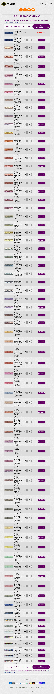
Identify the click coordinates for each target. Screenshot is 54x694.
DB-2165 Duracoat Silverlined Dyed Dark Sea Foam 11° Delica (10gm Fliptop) (18, 249)
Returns (18, 687)
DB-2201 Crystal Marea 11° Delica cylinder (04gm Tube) (18, 620)
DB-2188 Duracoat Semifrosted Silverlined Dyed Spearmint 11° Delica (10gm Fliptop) (18, 556)
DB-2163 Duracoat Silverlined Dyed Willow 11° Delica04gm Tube (18, 225)
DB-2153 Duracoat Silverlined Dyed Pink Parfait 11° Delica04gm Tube (18, 84)
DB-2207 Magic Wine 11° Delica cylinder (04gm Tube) (18, 661)
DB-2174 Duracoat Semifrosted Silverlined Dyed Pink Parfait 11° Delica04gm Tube (18, 373)
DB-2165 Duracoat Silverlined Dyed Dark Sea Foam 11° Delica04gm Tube (18, 257)
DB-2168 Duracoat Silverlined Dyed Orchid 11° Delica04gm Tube (18, 299)
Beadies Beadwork (26, 691)
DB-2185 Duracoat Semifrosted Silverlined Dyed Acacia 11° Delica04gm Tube (18, 518)
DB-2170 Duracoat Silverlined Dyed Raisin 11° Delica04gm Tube (18, 323)
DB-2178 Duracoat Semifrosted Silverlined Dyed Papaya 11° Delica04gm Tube (18, 412)
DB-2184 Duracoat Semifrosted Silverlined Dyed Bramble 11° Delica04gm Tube (18, 499)
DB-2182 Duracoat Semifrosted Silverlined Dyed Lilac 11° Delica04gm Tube (18, 470)
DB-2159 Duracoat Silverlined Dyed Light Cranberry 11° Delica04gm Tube (18, 166)
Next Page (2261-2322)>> (12, 22)
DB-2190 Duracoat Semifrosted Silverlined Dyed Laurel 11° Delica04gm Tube (18, 595)
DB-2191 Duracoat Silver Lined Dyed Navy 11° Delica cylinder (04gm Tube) (18, 605)
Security (24, 687)
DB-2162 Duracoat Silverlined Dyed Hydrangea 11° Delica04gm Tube (18, 208)
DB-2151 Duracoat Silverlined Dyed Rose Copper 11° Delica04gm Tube (18, 48)
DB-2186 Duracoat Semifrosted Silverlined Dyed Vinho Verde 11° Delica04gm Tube (18, 527)
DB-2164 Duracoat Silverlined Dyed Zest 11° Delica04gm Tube (18, 240)
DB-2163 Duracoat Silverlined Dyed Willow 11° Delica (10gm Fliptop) (18, 216)
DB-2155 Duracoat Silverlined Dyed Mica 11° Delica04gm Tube (18, 107)
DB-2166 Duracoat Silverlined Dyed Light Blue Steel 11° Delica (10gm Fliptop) (18, 265)
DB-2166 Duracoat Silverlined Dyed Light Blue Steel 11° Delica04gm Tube (18, 274)
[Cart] (29, 9)
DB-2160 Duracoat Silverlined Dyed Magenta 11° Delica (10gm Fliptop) (18, 175)
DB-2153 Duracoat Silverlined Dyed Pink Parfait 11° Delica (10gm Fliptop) (18, 75)
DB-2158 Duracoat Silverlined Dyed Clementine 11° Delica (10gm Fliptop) (18, 141)
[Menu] (21, 9)
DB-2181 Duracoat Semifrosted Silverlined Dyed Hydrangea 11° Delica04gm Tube (18, 461)
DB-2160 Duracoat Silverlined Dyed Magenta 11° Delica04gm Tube (18, 183)
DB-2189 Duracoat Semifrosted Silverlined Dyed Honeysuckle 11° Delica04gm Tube (18, 586)
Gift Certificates (39, 687)
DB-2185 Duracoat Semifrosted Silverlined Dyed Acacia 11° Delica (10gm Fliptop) (18, 509)
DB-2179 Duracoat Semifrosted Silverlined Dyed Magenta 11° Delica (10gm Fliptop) (18, 422)
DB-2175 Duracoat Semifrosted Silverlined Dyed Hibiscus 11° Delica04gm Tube (18, 383)
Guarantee (31, 687)
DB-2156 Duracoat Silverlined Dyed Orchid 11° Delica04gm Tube (18, 124)
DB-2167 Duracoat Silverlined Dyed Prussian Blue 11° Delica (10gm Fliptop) (18, 282)
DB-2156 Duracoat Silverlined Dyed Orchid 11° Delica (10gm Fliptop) (18, 116)
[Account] (25, 9)
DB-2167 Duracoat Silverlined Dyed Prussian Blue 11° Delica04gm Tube (18, 290)
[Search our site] (33, 9)
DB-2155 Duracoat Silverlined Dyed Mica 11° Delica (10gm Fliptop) (18, 99)
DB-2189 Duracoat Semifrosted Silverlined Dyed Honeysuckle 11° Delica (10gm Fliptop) (18, 576)
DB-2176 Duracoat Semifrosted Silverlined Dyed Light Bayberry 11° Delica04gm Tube (18, 392)
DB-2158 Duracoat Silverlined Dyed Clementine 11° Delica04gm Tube (18, 149)
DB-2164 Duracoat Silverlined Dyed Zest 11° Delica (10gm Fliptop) (18, 232)
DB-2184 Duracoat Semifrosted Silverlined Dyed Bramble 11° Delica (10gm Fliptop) (18, 490)
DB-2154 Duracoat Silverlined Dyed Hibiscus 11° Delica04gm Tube (18, 92)
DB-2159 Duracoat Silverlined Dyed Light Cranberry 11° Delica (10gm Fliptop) (18, 158)
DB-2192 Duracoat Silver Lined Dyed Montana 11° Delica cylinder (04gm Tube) (18, 613)
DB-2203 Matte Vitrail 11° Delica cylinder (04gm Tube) (18, 625)
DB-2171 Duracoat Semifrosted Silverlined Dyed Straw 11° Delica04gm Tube (18, 331)
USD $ (26, 679)
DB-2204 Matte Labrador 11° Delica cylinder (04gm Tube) (18, 631)
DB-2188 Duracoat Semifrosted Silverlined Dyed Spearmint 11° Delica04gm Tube (18, 566)
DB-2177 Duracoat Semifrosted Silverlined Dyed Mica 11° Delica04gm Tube (18, 402)
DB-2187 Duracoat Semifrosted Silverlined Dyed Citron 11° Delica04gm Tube (18, 547)
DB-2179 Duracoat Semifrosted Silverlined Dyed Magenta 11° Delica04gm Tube (18, 431)
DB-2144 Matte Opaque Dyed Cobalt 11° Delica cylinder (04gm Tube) (18, 39)
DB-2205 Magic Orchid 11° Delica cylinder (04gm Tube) (18, 637)
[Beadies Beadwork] (8, 4)
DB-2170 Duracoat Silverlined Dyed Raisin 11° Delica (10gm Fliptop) (18, 315)
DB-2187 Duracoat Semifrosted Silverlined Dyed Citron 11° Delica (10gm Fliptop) (18, 537)
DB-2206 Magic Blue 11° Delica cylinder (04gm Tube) (18, 649)
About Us (12, 687)
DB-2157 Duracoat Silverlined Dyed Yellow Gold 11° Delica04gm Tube (18, 133)
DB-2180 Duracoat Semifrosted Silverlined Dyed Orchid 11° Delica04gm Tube (18, 451)
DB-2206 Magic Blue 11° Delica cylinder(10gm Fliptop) (18, 655)
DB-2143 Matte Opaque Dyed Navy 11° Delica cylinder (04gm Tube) (18, 32)
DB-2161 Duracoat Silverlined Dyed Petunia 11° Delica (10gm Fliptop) (18, 191)
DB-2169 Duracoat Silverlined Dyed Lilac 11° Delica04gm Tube (18, 307)
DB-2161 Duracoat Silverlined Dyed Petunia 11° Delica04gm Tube (18, 200)
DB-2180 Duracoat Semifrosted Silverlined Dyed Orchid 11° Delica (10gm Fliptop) (18, 441)
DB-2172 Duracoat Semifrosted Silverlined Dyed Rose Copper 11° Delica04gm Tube (18, 341)
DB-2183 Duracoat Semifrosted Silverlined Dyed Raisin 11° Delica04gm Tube (18, 480)
